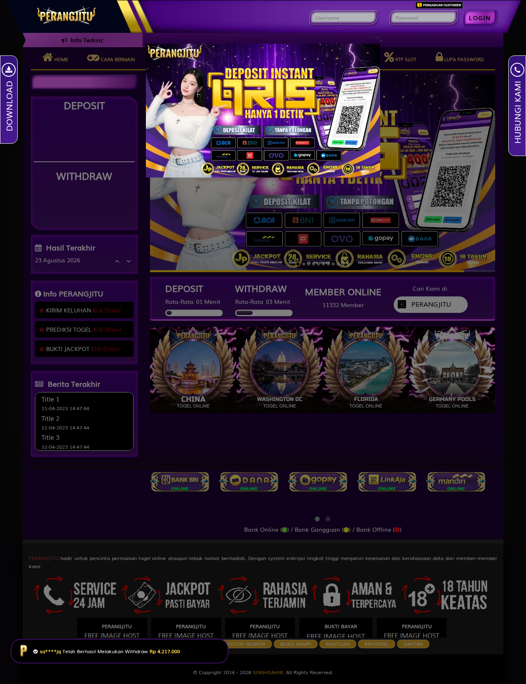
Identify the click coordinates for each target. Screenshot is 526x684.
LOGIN (480, 18)
